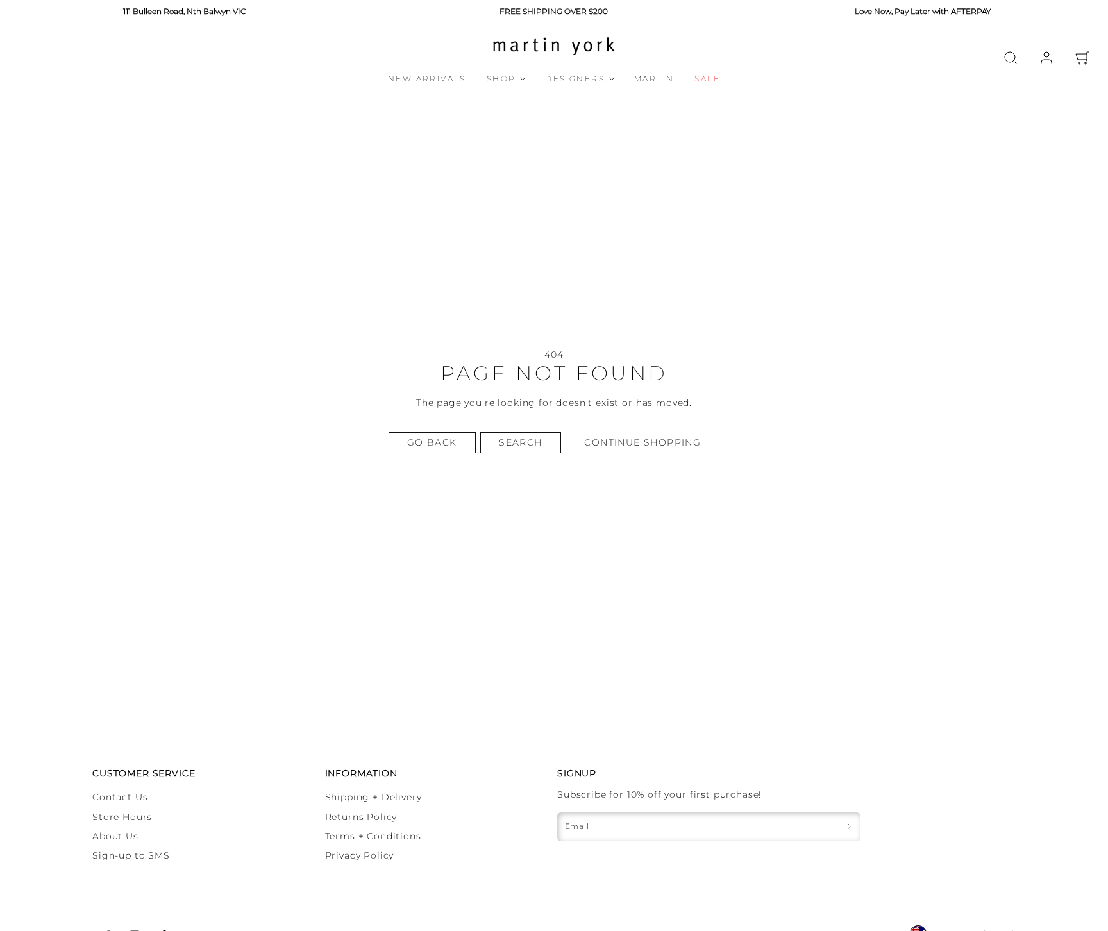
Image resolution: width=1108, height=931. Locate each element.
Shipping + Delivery (373, 797)
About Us (115, 836)
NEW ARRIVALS (427, 78)
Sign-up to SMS (131, 855)
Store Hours (122, 817)
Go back (432, 442)
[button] (1010, 57)
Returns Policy (361, 817)
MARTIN (654, 78)
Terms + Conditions (373, 836)
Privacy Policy (359, 855)
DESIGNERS (575, 78)
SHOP (501, 78)
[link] (1046, 57)
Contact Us (119, 797)
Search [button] (520, 442)
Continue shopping (642, 442)
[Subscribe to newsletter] (849, 826)
